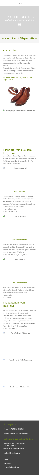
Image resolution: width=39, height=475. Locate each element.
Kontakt (6, 459)
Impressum (7, 463)
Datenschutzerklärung (11, 467)
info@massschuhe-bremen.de (14, 448)
